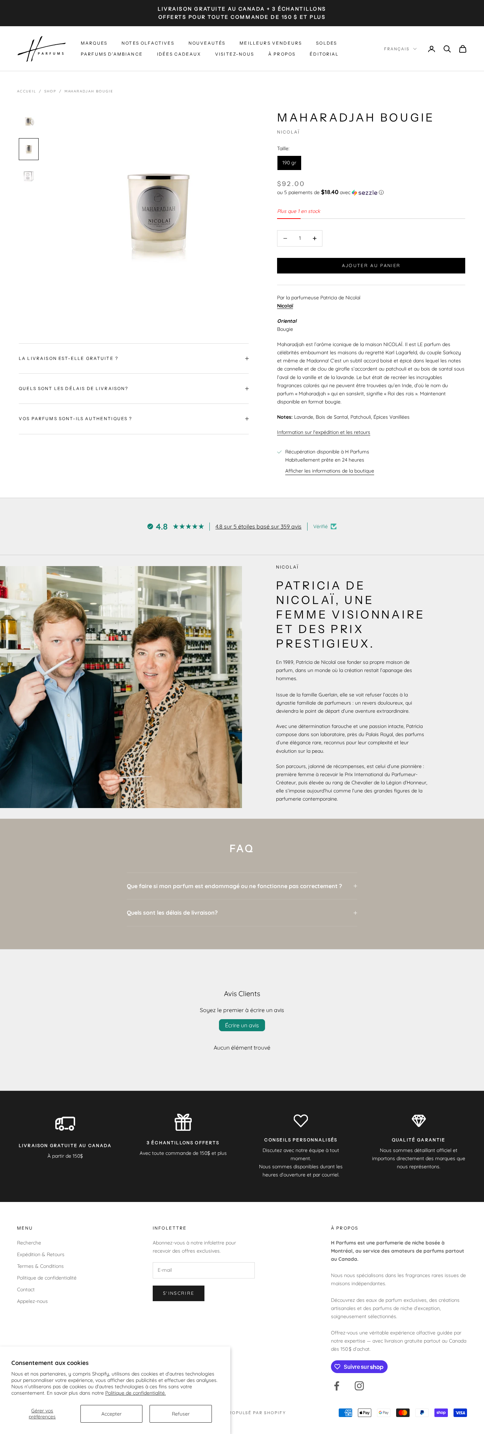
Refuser (181, 1414)
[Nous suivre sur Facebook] (336, 1385)
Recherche (29, 1243)
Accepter (111, 1414)
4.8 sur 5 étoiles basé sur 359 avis (258, 526)
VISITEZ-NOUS (234, 54)
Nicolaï (288, 132)
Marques (94, 43)
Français (397, 48)
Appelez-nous (32, 1301)
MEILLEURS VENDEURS (271, 43)
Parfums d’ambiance (112, 54)
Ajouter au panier (371, 265)
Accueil (26, 91)
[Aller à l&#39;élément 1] (29, 121)
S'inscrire (178, 1293)
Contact (26, 1289)
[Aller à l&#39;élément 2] (29, 149)
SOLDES (326, 43)
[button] (371, 192)
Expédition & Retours (40, 1254)
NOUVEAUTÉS (207, 43)
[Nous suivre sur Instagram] (359, 1385)
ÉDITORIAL (324, 54)
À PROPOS (282, 54)
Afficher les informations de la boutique (329, 471)
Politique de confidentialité (47, 1278)
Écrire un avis (242, 1025)
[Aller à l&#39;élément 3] (29, 177)
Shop (50, 91)
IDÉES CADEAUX (179, 54)
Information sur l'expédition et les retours (323, 432)
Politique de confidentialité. (135, 1393)
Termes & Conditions (40, 1266)
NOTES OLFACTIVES (148, 43)
